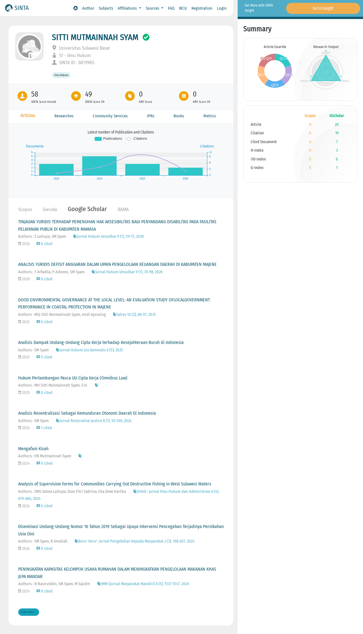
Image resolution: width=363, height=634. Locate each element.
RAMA (123, 209)
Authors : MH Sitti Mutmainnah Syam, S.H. (53, 385)
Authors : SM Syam (33, 350)
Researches (63, 115)
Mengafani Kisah (33, 448)
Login (222, 8)
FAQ (171, 8)
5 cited (46, 357)
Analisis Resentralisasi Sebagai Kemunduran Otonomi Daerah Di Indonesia (87, 413)
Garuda (50, 209)
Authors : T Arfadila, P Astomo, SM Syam (51, 272)
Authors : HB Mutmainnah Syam (44, 456)
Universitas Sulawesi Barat (84, 48)
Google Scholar (87, 209)
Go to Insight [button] (323, 8)
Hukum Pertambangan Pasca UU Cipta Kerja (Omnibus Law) (72, 378)
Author (88, 8)
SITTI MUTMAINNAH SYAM (95, 37)
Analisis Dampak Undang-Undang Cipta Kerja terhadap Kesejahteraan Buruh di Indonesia (101, 342)
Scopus (25, 209)
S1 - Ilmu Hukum (74, 56)
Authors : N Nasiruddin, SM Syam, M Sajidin (54, 583)
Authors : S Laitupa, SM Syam (42, 236)
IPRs (150, 115)
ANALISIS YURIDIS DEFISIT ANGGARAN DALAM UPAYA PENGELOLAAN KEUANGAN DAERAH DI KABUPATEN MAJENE (117, 264)
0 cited (46, 243)
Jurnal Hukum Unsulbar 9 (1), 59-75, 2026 (110, 236)
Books (179, 115)
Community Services (110, 115)
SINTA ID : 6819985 (76, 63)
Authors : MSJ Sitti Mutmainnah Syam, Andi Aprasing (62, 314)
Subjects (106, 8)
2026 (25, 243)
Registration (201, 8)
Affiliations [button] (128, 8)
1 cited (46, 428)
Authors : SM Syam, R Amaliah (42, 541)
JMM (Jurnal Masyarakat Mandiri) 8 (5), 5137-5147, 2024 (145, 583)
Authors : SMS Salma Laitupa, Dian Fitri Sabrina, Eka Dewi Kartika (72, 491)
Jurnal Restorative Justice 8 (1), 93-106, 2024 (96, 420)
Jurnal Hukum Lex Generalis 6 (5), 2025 (91, 350)
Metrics (209, 115)
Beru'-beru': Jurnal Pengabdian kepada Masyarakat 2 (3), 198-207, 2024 (136, 541)
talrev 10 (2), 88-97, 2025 (136, 314)
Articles (27, 115)
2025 (25, 322)
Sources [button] (153, 8)
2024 (25, 428)
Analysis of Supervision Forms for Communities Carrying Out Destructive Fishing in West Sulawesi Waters (114, 484)
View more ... (29, 612)
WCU (183, 8)
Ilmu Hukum (61, 75)
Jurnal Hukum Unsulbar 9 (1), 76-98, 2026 (128, 272)
